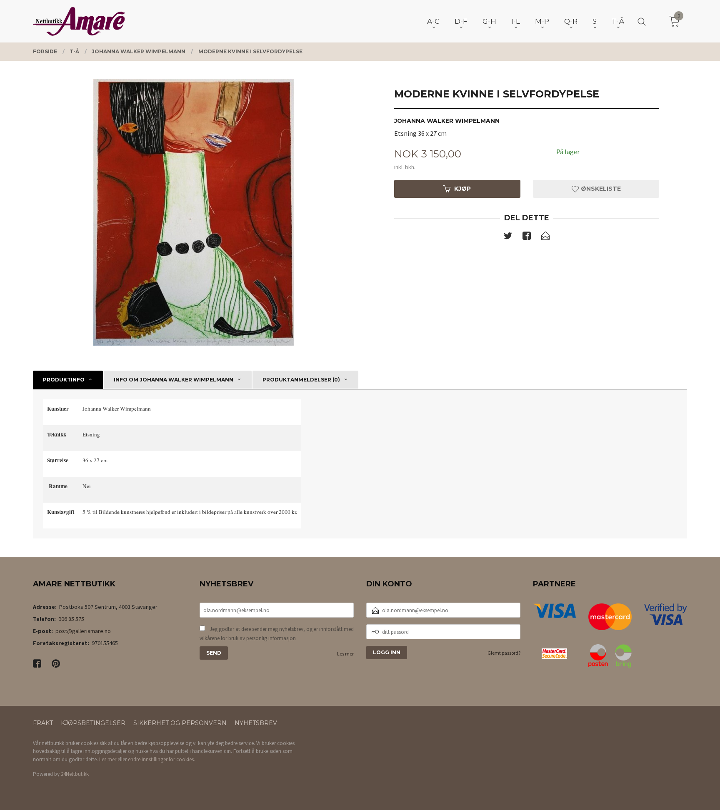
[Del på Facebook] (526, 237)
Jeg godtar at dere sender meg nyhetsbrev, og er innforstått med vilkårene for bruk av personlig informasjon (277, 634)
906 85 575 (71, 619)
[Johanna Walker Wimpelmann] (193, 212)
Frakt (43, 723)
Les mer (345, 653)
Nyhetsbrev (256, 723)
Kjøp (462, 188)
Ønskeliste (600, 188)
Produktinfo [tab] (64, 379)
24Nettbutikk (75, 774)
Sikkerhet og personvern (180, 723)
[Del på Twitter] (507, 237)
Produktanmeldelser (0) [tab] (301, 379)
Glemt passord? (504, 653)
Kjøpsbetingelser (93, 723)
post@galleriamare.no (83, 631)
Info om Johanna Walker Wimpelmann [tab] (173, 379)
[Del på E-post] (545, 237)
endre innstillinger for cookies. (161, 759)
